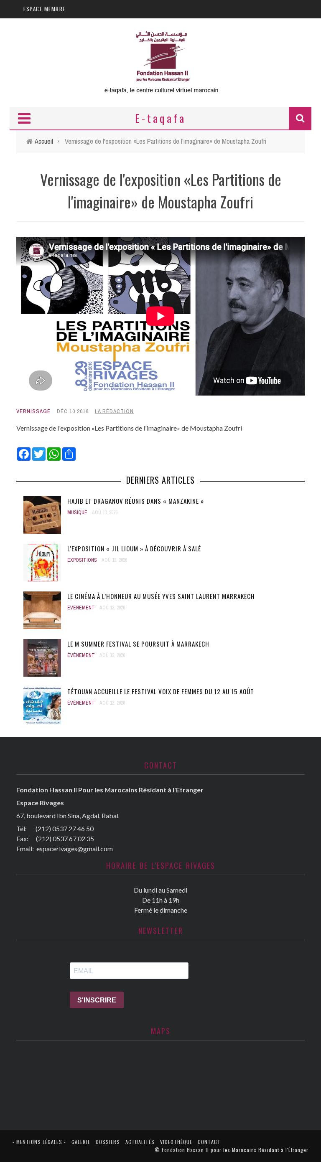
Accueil (44, 141)
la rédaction (114, 411)
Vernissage (33, 411)
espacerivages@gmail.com (74, 848)
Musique (77, 512)
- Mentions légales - (39, 1141)
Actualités (140, 1141)
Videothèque (176, 1141)
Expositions (82, 560)
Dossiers (108, 1141)
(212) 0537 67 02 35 (65, 838)
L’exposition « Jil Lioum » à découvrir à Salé (134, 548)
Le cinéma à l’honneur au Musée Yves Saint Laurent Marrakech (161, 596)
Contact (209, 1141)
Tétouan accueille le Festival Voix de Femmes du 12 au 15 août (160, 691)
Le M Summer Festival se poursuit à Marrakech (138, 643)
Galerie (80, 1141)
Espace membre (44, 9)
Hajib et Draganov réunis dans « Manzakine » (135, 500)
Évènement (81, 607)
